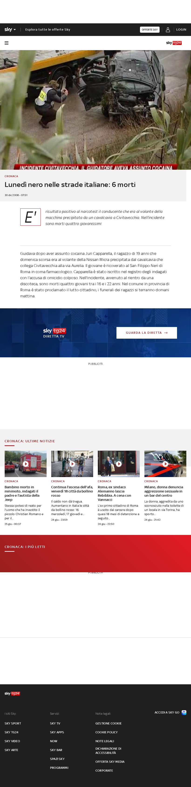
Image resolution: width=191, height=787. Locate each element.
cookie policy (107, 732)
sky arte (11, 750)
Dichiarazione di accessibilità (108, 751)
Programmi (59, 767)
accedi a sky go (167, 712)
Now (54, 741)
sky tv (55, 723)
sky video (12, 741)
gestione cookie (109, 723)
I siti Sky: (10, 713)
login (181, 29)
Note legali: (103, 713)
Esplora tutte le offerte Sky (47, 29)
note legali (105, 741)
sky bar (56, 750)
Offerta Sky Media (110, 761)
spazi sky (57, 759)
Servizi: (55, 713)
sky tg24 (12, 732)
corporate (104, 770)
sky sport (13, 723)
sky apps (57, 732)
